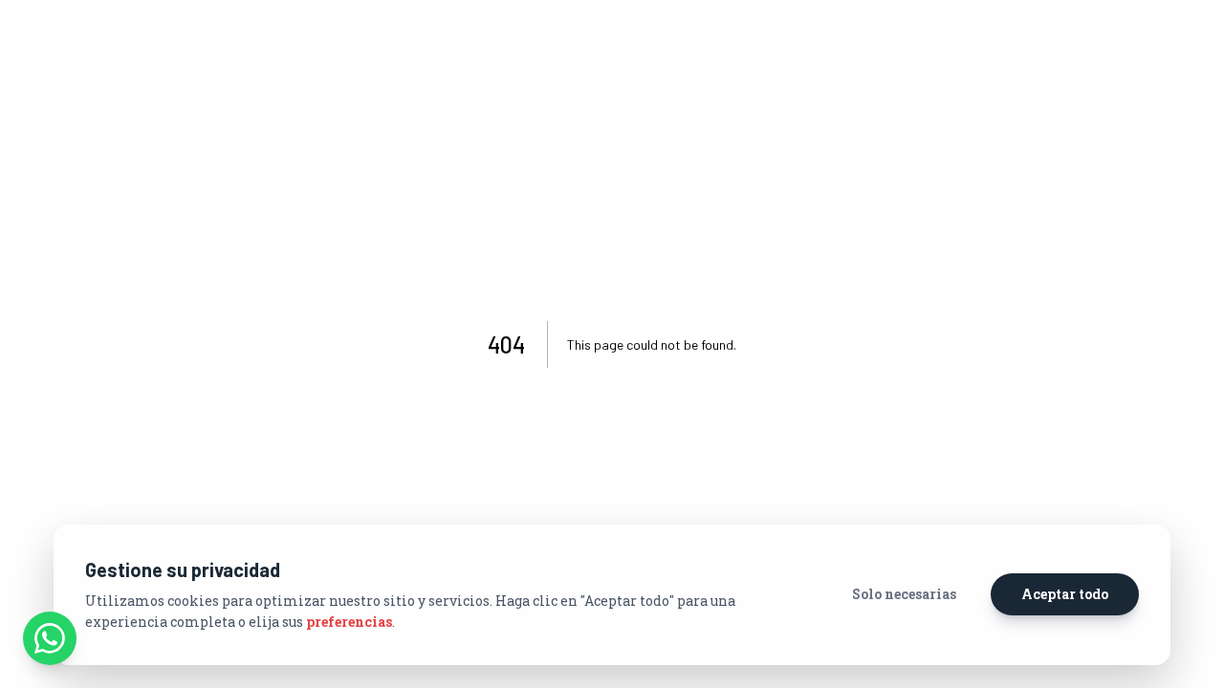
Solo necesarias (904, 594)
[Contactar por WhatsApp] (49, 638)
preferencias (349, 622)
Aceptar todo (1064, 594)
